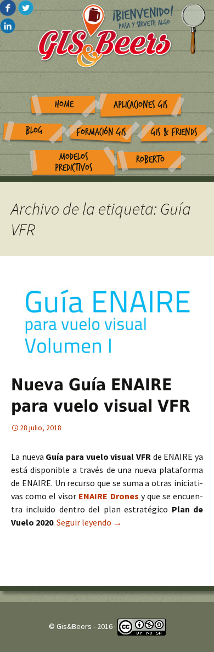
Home (64, 104)
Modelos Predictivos (74, 163)
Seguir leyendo (89, 522)
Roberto (150, 159)
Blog (34, 130)
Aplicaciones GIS (141, 105)
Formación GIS (101, 132)
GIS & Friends (174, 132)
